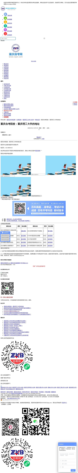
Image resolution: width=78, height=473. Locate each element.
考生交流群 (33, 61)
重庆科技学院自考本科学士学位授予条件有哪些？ (17, 308)
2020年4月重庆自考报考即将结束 (13, 309)
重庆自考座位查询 (8, 105)
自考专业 (6, 67)
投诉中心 (64, 402)
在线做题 (6, 117)
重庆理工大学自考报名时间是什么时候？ (15, 322)
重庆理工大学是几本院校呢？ (12, 324)
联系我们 (41, 392)
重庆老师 (37, 150)
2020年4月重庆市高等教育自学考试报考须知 (16, 312)
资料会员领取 (7, 115)
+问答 (42, 138)
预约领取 (50, 231)
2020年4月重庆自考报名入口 (12, 311)
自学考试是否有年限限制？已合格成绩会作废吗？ (17, 314)
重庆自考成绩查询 (15, 263)
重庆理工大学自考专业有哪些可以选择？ (15, 320)
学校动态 (37, 119)
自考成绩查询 (7, 107)
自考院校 (6, 68)
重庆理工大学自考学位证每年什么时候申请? (16, 335)
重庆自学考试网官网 (17, 393)
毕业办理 (6, 78)
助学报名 (6, 73)
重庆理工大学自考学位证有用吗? (13, 333)
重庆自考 (3, 392)
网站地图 (47, 392)
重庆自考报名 (34, 392)
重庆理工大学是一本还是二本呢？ (13, 325)
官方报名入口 (24, 263)
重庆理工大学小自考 (28, 119)
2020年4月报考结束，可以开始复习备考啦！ (18, 220)
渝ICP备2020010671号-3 (13, 398)
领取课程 (6, 76)
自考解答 (6, 75)
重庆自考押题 (7, 113)
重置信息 (11, 197)
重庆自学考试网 (11, 119)
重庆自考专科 (26, 392)
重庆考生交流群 (8, 110)
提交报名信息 (4, 197)
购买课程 (23, 235)
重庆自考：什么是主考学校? (14, 219)
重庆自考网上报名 (8, 104)
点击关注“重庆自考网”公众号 (11, 109)
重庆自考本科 (17, 392)
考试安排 (6, 72)
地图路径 (53, 392)
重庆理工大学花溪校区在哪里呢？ (13, 330)
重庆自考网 (10, 392)
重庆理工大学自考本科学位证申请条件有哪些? (16, 332)
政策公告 (75, 103)
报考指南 (6, 70)
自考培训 (75, 104)
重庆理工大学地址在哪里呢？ (12, 329)
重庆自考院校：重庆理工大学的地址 (14, 306)
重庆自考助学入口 (5, 263)
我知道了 (39, 137)
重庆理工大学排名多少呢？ (11, 327)
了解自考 (6, 112)
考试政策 (6, 65)
